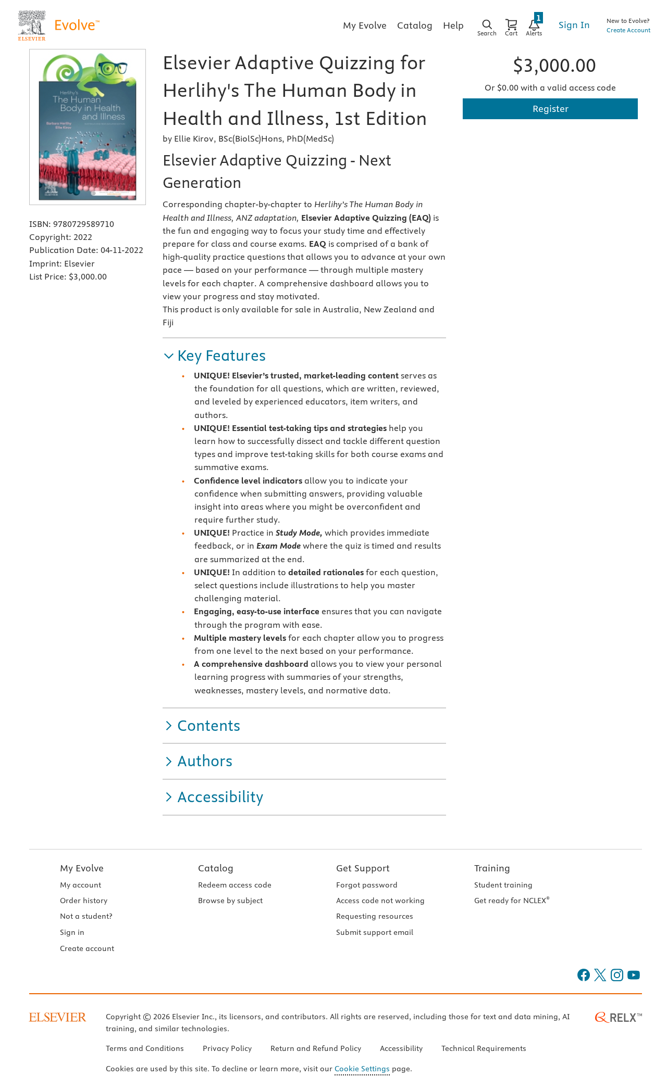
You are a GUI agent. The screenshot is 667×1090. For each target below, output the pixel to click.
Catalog (215, 868)
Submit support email (374, 932)
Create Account (628, 30)
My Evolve (82, 868)
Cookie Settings (362, 1068)
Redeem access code (234, 885)
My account (80, 885)
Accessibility (401, 1048)
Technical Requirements (483, 1048)
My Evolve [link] (365, 25)
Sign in (72, 932)
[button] (214, 356)
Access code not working (380, 900)
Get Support (363, 868)
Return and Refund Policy (315, 1048)
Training (492, 868)
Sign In (574, 25)
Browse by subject (230, 900)
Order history (83, 900)
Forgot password (367, 885)
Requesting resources (374, 916)
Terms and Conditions (145, 1048)
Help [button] (453, 25)
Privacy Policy (227, 1048)
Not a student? (86, 916)
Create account (87, 948)
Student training (503, 885)
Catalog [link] (415, 25)
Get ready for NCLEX (512, 900)
